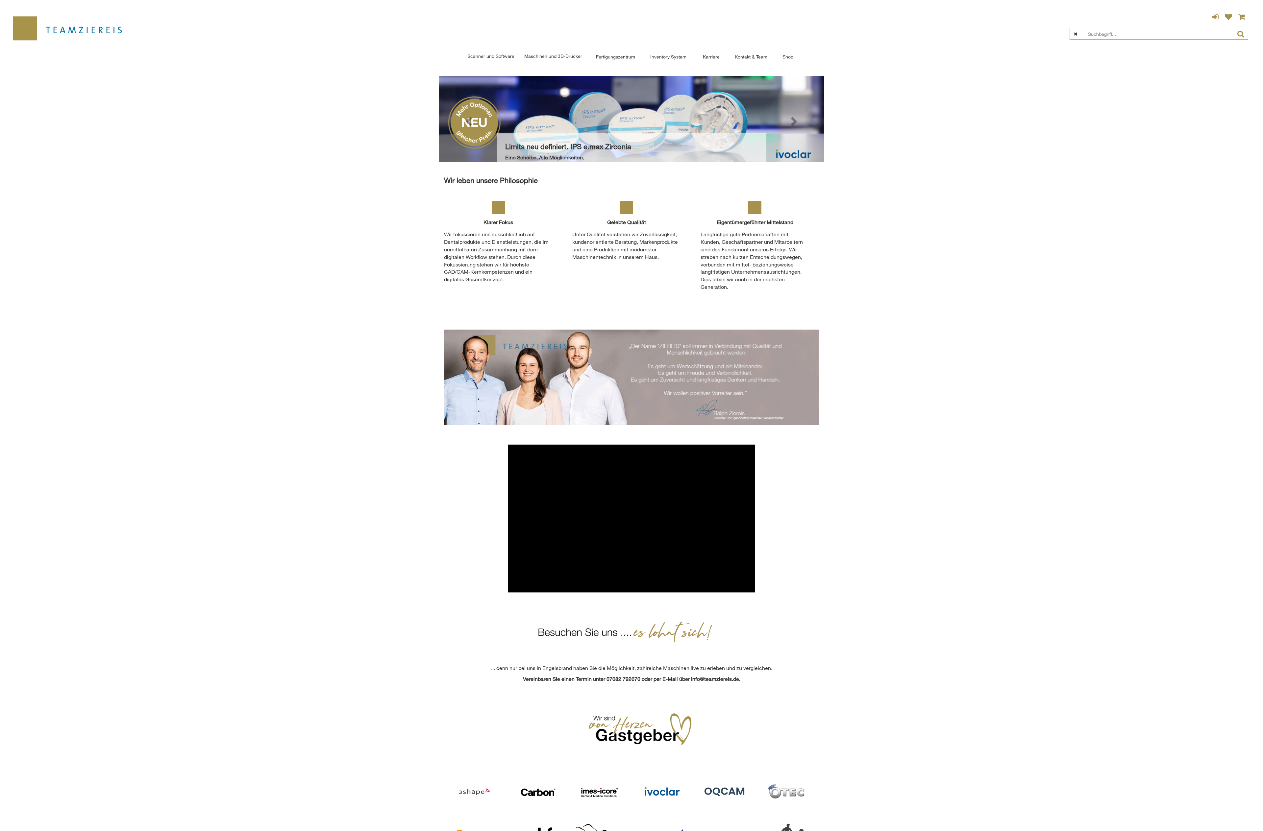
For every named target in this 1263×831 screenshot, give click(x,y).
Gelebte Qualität (626, 222)
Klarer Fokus (498, 222)
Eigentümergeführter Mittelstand (755, 222)
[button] (468, 119)
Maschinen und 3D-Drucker (553, 56)
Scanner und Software (490, 56)
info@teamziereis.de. (715, 679)
